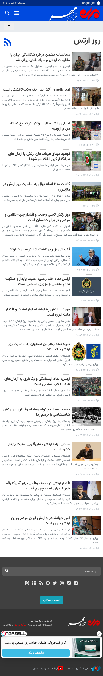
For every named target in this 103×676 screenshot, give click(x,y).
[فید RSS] (41, 583)
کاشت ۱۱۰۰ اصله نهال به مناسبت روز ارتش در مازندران (36, 187)
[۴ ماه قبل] (86, 61)
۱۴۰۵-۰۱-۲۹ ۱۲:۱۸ (86, 301)
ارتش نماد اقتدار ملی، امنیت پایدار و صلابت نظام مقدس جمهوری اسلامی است (37, 282)
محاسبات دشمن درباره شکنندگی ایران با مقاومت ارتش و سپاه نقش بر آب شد (40, 57)
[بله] (69, 583)
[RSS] (7, 43)
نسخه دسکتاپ (51, 600)
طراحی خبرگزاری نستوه (80, 668)
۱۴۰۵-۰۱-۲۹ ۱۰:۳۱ (86, 401)
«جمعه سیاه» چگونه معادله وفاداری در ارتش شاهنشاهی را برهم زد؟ (36, 412)
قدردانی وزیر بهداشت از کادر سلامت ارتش (39, 249)
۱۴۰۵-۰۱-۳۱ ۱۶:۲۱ (86, 81)
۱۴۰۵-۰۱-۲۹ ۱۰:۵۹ (85, 335)
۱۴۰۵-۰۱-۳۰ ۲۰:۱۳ (85, 114)
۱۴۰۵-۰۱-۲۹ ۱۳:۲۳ (85, 270)
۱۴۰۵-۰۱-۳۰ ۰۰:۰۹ (85, 145)
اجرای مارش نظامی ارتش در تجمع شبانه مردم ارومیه (40, 126)
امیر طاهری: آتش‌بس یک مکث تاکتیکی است (36, 90)
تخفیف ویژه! (36, 653)
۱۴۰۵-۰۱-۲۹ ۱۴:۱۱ (86, 206)
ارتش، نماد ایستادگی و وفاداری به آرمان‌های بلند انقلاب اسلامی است (37, 382)
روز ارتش (87, 41)
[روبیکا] (48, 583)
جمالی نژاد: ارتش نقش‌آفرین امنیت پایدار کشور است (39, 447)
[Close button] (99, 633)
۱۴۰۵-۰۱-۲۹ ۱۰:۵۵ (85, 370)
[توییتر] (55, 583)
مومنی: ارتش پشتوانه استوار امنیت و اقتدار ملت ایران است (38, 312)
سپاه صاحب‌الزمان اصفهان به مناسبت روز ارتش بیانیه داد (39, 347)
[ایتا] (27, 583)
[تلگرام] (76, 583)
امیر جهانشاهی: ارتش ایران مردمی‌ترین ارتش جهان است (40, 521)
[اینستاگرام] (62, 583)
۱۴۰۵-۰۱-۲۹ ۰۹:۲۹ (85, 436)
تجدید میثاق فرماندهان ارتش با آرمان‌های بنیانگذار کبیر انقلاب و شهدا (39, 156)
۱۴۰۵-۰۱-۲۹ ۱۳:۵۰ (85, 241)
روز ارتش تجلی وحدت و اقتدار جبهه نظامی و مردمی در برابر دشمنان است (37, 217)
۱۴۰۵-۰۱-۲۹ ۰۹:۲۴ (85, 475)
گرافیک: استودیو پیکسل (45, 668)
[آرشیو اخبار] (34, 583)
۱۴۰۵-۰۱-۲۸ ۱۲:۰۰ (86, 548)
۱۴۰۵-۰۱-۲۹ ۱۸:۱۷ (85, 175)
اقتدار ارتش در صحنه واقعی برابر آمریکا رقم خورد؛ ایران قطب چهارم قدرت (38, 486)
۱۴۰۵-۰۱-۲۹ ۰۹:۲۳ (85, 509)
